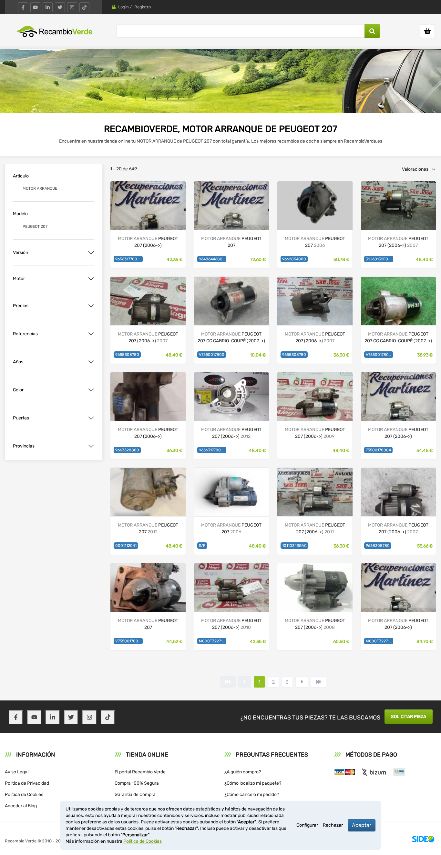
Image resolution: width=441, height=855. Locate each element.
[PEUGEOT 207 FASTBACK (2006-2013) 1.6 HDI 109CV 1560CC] (314, 205)
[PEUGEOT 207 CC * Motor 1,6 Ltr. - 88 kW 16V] (231, 300)
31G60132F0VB (379, 259)
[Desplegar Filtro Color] (91, 390)
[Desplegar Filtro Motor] (91, 279)
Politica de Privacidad (27, 783)
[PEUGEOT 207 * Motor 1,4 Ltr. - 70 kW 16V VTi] (231, 587)
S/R (202, 545)
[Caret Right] (301, 682)
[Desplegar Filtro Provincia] (91, 446)
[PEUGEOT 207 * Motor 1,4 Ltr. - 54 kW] (147, 300)
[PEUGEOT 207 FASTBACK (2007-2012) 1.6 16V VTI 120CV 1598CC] (147, 587)
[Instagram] (72, 7)
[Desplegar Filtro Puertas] (91, 418)
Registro (142, 7)
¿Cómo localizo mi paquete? (252, 783)
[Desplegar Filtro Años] (91, 362)
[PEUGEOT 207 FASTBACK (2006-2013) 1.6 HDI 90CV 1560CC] (231, 491)
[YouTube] (35, 7)
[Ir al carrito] (427, 31)
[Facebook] (23, 7)
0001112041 (126, 545)
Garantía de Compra (135, 794)
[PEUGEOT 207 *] (147, 205)
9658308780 (127, 354)
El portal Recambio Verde (140, 772)
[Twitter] (60, 7)
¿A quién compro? (242, 772)
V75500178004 (379, 354)
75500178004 (378, 450)
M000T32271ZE (212, 641)
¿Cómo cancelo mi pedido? (251, 794)
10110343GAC (294, 545)
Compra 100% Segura (137, 783)
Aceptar (361, 825)
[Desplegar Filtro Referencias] (91, 334)
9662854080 (294, 259)
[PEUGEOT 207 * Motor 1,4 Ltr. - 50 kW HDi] (314, 587)
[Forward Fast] (318, 682)
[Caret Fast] (244, 682)
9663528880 (127, 450)
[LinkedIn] (48, 7)
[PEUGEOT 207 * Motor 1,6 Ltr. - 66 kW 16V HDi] (398, 205)
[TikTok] (84, 7)
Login (123, 7)
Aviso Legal (16, 772)
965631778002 (128, 259)
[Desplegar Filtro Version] (91, 252)
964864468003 (212, 259)
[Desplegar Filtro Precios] (91, 306)
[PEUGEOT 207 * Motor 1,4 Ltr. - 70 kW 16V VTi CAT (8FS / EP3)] (231, 396)
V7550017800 (211, 354)
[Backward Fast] (228, 682)
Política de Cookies (24, 794)
